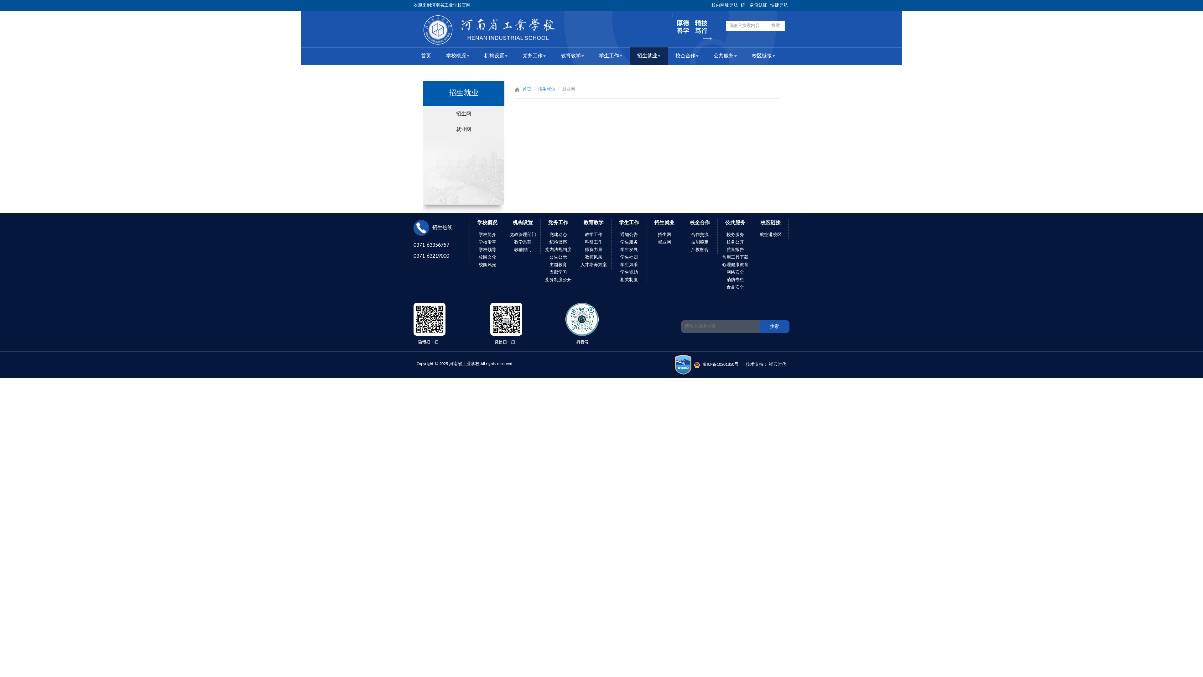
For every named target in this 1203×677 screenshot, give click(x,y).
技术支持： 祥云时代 (766, 364)
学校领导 (487, 250)
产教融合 (700, 250)
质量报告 (735, 250)
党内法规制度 (558, 250)
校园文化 (487, 257)
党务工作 (533, 56)
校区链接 (762, 56)
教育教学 (571, 56)
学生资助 (629, 272)
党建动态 (558, 235)
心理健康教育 (735, 265)
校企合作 (685, 56)
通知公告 (629, 235)
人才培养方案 (594, 265)
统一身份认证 (754, 5)
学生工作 (609, 56)
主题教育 (558, 265)
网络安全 (735, 272)
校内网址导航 (724, 5)
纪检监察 (558, 242)
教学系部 (523, 242)
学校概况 (456, 56)
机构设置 (494, 56)
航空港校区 (771, 235)
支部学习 (558, 272)
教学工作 (593, 235)
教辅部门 (523, 250)
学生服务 (629, 242)
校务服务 (735, 235)
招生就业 (647, 56)
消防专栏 (735, 280)
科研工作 (593, 242)
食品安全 (735, 287)
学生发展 (629, 250)
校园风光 (487, 265)
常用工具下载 (735, 257)
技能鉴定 (700, 242)
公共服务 (724, 56)
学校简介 (487, 235)
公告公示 (558, 257)
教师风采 (593, 257)
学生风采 (629, 265)
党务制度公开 (558, 280)
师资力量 (593, 250)
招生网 (463, 113)
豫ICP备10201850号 (720, 364)
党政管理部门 (523, 235)
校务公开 (735, 242)
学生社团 (629, 257)
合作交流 (700, 235)
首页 (426, 56)
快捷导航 (779, 5)
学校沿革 (487, 242)
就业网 (463, 129)
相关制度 (629, 280)
